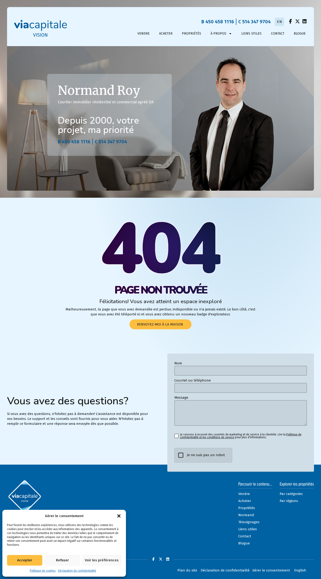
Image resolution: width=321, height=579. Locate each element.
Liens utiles (251, 34)
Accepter (24, 560)
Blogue (300, 34)
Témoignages (248, 522)
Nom (178, 363)
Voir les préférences (102, 560)
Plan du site (187, 570)
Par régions (289, 501)
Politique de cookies (43, 570)
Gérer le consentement (271, 570)
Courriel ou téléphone (192, 380)
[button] (119, 516)
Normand (246, 515)
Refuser (62, 560)
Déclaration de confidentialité (77, 570)
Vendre (143, 34)
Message (181, 397)
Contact (277, 34)
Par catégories (291, 494)
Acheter (165, 34)
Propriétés (191, 34)
